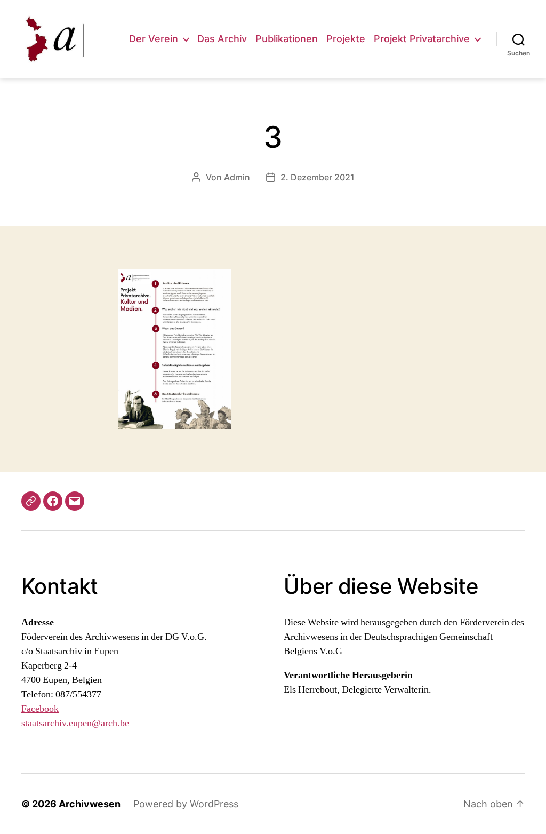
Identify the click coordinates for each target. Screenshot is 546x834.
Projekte (345, 38)
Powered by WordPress (185, 803)
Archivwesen (90, 803)
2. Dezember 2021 (317, 177)
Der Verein (153, 38)
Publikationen (286, 38)
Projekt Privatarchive (422, 38)
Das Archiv (222, 38)
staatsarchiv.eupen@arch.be (75, 723)
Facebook (40, 709)
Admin (237, 177)
